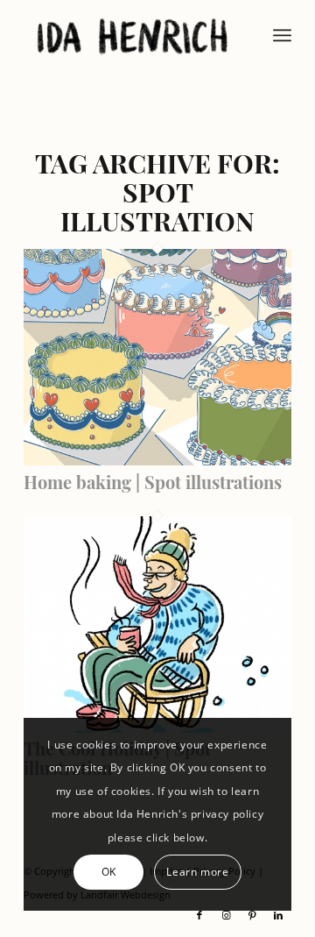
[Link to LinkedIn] (278, 915)
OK (109, 871)
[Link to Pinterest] (252, 915)
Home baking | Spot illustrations (153, 481)
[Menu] (282, 35)
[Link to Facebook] (199, 915)
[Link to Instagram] (226, 915)
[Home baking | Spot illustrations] (157, 460)
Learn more (197, 871)
